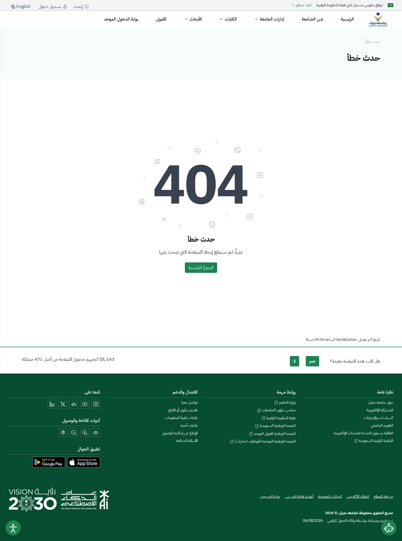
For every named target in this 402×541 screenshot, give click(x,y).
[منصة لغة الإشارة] (63, 432)
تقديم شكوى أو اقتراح (183, 410)
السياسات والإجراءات (378, 418)
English (22, 6)
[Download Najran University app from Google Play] (48, 462)
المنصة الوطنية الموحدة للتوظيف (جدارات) (265, 441)
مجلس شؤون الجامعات (278, 410)
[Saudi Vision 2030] (33, 500)
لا (294, 361)
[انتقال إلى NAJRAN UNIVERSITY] (378, 19)
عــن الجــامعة (312, 19)
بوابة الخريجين (270, 496)
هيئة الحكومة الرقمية (281, 418)
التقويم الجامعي (382, 425)
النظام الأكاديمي (357, 496)
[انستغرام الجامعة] (95, 404)
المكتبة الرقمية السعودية (375, 441)
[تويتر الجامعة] (63, 404)
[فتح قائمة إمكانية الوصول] (13, 528)
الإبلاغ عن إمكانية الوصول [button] (180, 433)
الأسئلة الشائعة (187, 441)
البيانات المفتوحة (330, 496)
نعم (312, 361)
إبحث (78, 6)
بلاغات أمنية (189, 425)
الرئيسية (347, 19)
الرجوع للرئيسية (201, 267)
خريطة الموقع (383, 496)
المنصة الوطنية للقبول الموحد (274, 433)
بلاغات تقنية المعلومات (181, 418)
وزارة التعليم (287, 402)
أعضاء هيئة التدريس (299, 496)
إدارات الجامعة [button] (272, 19)
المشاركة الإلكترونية (379, 410)
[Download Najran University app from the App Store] (83, 462)
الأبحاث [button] (196, 19)
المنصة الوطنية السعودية (277, 426)
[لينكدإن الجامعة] (52, 404)
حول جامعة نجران (380, 402)
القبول (161, 19)
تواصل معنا (189, 402)
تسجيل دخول (50, 6)
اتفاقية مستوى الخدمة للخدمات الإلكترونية (363, 433)
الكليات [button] (231, 19)
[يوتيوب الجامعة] (85, 404)
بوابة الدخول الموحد (121, 19)
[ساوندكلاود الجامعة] (74, 404)
